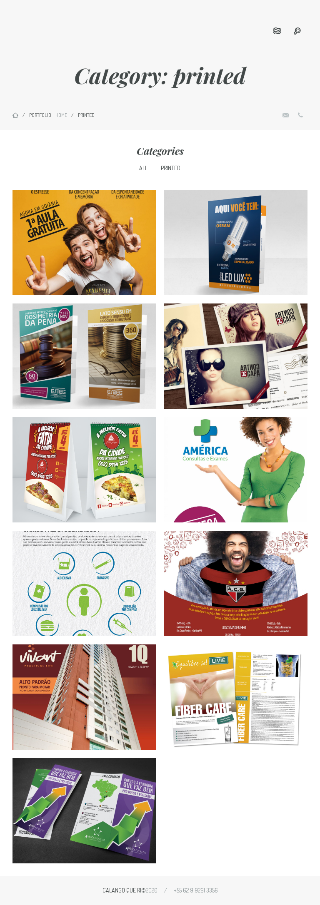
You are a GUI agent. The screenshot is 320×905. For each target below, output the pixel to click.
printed (170, 168)
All (143, 168)
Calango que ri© (124, 890)
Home (61, 115)
